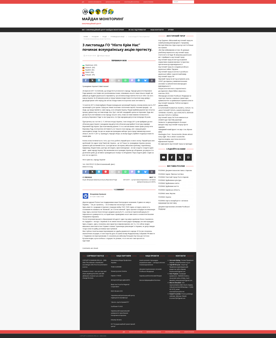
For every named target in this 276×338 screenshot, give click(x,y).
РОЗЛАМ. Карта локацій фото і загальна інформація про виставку (173, 202)
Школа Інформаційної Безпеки (149, 280)
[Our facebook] (171, 157)
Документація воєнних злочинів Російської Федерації (174, 208)
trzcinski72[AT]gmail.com (177, 298)
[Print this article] (119, 80)
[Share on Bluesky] (145, 80)
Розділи (95, 37)
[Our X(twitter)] (180, 157)
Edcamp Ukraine (116, 320)
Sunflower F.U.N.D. (117, 306)
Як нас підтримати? (137, 30)
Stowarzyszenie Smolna (119, 271)
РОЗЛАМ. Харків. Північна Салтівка (171, 174)
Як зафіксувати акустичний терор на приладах (175, 144)
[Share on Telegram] (138, 80)
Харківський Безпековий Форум (150, 276)
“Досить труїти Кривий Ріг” (120, 302)
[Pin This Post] (105, 80)
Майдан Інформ (104, 56)
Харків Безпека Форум (113, 2)
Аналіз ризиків (148, 2)
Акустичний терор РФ (166, 76)
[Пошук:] (183, 2)
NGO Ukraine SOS (117, 291)
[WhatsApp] (188, 157)
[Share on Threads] (152, 80)
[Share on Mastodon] (132, 80)
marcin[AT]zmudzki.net (176, 292)
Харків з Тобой (116, 276)
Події (104, 37)
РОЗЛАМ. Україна (164, 197)
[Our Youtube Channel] (163, 157)
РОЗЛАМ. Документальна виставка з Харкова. (175, 170)
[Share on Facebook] (85, 80)
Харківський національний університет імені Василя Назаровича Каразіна (120, 313)
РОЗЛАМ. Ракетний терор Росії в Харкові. (173, 177)
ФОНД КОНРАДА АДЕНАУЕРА (120, 280)
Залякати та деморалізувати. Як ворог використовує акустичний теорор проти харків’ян (173, 124)
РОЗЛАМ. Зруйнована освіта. (169, 183)
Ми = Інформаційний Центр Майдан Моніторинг (103, 30)
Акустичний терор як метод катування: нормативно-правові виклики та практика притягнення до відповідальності (173, 62)
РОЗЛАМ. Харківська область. (169, 190)
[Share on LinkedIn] (99, 80)
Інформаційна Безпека (131, 2)
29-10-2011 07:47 (90, 56)
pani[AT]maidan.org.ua (182, 262)
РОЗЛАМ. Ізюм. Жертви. (167, 193)
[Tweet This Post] (92, 80)
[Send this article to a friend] (112, 80)
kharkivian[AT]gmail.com (177, 271)
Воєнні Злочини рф (94, 2)
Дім (83, 2)
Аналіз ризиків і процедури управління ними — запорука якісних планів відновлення (152, 262)
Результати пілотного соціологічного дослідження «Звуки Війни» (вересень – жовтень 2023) (172, 90)
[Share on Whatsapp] (125, 80)
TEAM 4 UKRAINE (116, 267)
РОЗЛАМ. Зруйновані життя (168, 186)
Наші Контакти (157, 30)
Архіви (171, 30)
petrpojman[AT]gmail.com (184, 280)
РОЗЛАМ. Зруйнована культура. (169, 180)
